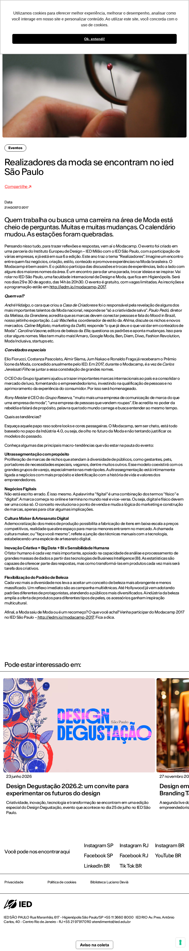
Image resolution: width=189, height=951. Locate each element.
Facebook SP (98, 855)
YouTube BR (168, 855)
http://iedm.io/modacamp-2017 (77, 286)
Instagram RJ (134, 845)
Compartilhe (16, 186)
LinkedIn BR (97, 866)
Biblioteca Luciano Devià (109, 882)
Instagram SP (98, 845)
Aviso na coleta (94, 944)
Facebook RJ (134, 855)
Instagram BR (170, 845)
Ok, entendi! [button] (94, 39)
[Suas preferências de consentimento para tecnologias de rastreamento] (180, 942)
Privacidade (13, 882)
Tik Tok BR (131, 866)
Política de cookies (61, 882)
